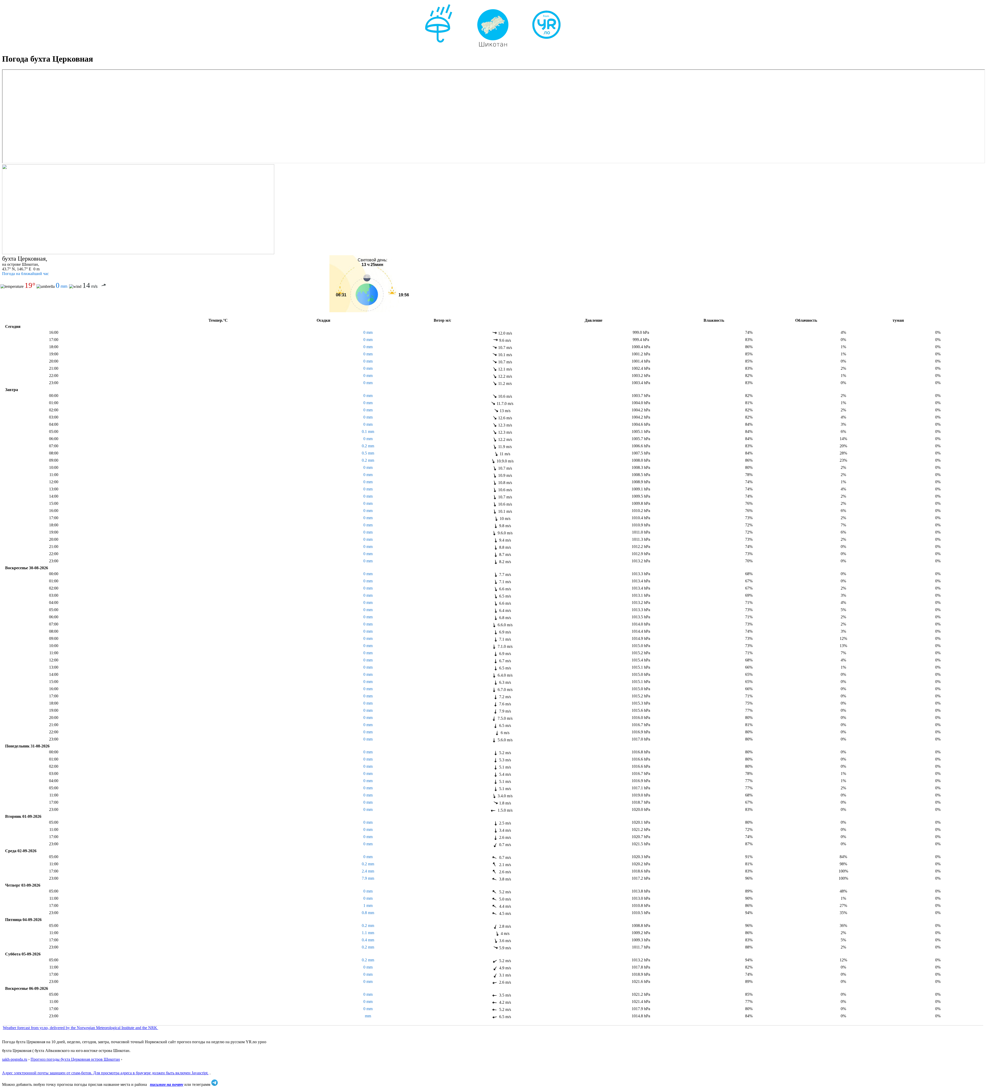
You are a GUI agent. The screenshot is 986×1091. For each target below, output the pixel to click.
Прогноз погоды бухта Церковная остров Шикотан (75, 1059)
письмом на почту (166, 1084)
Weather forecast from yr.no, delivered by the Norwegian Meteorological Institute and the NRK (80, 1028)
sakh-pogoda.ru (14, 1059)
